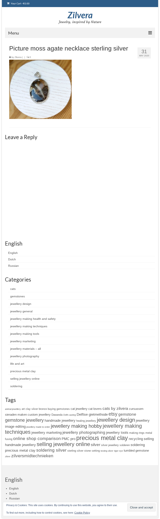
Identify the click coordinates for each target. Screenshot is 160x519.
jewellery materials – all (25, 348)
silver (95, 444)
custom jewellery (39, 414)
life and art (17, 363)
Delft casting (69, 415)
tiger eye (118, 451)
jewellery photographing (83, 432)
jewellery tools (117, 432)
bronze (43, 408)
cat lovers (95, 408)
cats (13, 288)
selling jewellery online (25, 378)
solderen (125, 445)
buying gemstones (59, 408)
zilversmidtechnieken (32, 455)
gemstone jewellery (24, 420)
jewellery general (21, 311)
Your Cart (19, 3)
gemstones (17, 296)
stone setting (92, 450)
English (13, 253)
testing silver (107, 451)
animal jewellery (13, 409)
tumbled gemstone (136, 450)
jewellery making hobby (76, 426)
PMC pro (68, 439)
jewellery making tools (24, 333)
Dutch (12, 259)
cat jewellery (79, 408)
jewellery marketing (23, 341)
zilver (7, 456)
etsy (113, 414)
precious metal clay (23, 371)
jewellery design (20, 303)
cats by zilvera (115, 408)
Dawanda (56, 414)
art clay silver (30, 408)
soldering (16, 386)
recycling (136, 439)
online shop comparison (37, 438)
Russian (13, 265)
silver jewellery (110, 445)
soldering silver (51, 450)
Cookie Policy (82, 512)
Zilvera (80, 15)
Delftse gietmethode (92, 414)
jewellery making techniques (28, 326)
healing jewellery (86, 420)
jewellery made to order (38, 427)
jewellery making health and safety (33, 318)
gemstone (127, 414)
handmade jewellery (60, 420)
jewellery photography (24, 356)
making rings (137, 432)
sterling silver (75, 450)
